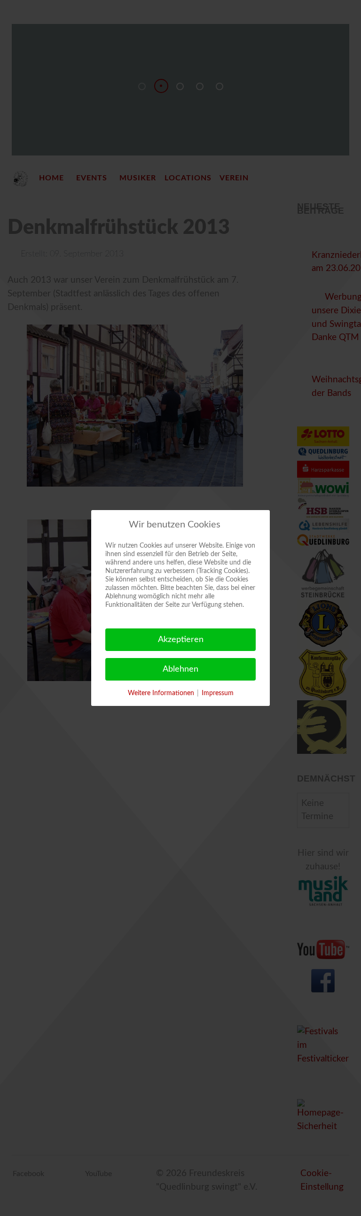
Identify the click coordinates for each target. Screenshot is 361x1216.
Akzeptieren (181, 639)
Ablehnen (180, 669)
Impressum (218, 693)
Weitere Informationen (161, 693)
